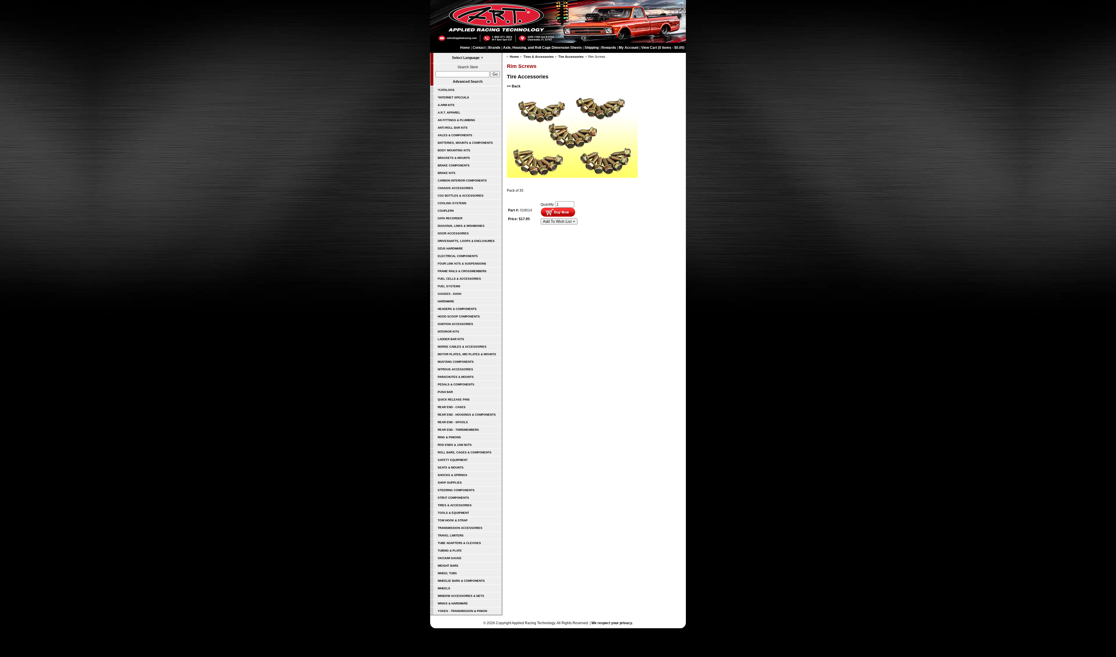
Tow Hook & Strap (453, 520)
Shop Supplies (450, 482)
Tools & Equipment (453, 512)
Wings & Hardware (453, 603)
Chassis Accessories (455, 188)
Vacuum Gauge (450, 558)
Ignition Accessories (455, 324)
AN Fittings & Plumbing (456, 120)
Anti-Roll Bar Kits (453, 127)
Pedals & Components (456, 384)
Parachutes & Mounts (456, 376)
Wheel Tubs (447, 573)
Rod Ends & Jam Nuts (455, 444)
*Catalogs (446, 89)
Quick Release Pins (454, 399)
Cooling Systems (452, 203)
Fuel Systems (449, 286)
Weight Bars (448, 565)
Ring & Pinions (449, 437)
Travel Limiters (451, 535)
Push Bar (445, 392)
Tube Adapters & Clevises (459, 543)
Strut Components (453, 497)
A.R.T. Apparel (449, 112)
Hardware (446, 301)
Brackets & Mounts (454, 157)
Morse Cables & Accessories (462, 346)
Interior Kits (448, 331)
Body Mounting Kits (454, 150)
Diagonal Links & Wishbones (461, 225)
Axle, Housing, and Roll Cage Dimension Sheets (542, 48)
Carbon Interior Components (462, 180)
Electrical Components (458, 256)
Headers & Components (457, 308)
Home (465, 48)
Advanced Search (467, 82)
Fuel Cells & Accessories (459, 278)
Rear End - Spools (453, 422)
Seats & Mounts (451, 467)
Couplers (446, 210)
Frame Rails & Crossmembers (462, 271)
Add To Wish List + (559, 221)
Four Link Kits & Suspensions (462, 263)
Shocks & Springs (452, 475)
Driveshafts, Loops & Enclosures (466, 241)
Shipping (591, 48)
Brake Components (454, 165)
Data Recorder (450, 218)
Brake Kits (446, 173)
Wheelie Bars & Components (461, 580)
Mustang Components (456, 361)
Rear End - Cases (452, 407)
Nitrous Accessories (455, 369)
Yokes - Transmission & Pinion (462, 611)
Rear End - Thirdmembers (458, 429)
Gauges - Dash (449, 293)
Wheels (444, 588)
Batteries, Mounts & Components (465, 142)
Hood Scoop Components (459, 316)
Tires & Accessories (455, 505)
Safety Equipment (453, 460)
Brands (494, 48)
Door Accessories (453, 233)
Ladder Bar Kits (451, 339)
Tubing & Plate (450, 550)
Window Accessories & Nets (461, 595)
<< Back (514, 86)
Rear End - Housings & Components (467, 414)
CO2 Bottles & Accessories (461, 195)
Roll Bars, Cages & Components (464, 452)
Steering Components (456, 490)
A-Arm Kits (446, 105)
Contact (479, 48)
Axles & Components (455, 135)
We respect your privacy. (612, 623)
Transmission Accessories (460, 527)
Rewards (608, 48)
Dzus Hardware (450, 248)
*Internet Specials (453, 97)
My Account (629, 48)
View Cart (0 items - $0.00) (662, 48)
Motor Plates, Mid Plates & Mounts (467, 354)
